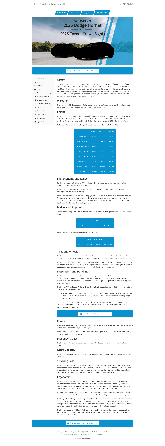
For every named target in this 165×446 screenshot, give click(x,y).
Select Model (75, 13)
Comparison (40, 79)
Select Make (61, 13)
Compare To (88, 13)
